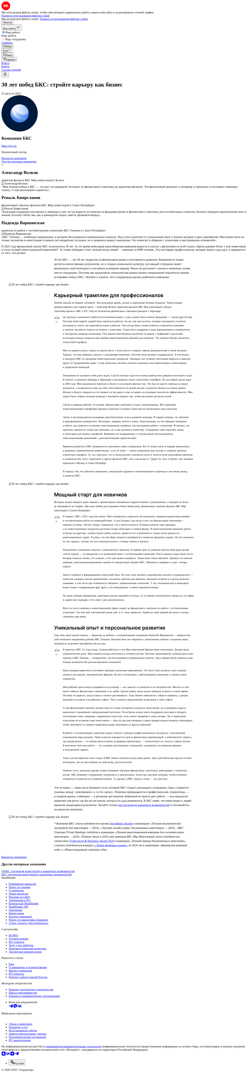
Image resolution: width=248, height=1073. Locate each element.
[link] (7, 55)
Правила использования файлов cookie (64, 18)
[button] (5, 63)
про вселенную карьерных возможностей (144, 805)
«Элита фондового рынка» (111, 845)
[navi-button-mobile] (5, 74)
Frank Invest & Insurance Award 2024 (91, 840)
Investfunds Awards (121, 823)
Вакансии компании (14, 158)
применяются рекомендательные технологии (73, 1046)
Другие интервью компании (18, 161)
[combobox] (17, 1062)
